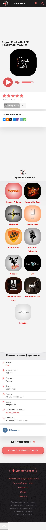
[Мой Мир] (14, 119)
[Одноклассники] (7, 119)
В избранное (13, 105)
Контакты (23, 487)
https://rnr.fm (12, 412)
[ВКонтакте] (4, 119)
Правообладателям (23, 483)
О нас (23, 492)
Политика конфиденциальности (23, 478)
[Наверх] (4, 526)
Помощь (23, 496)
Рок (7, 365)
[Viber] (17, 119)
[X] (10, 119)
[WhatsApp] (24, 119)
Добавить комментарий (23, 450)
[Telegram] (21, 119)
